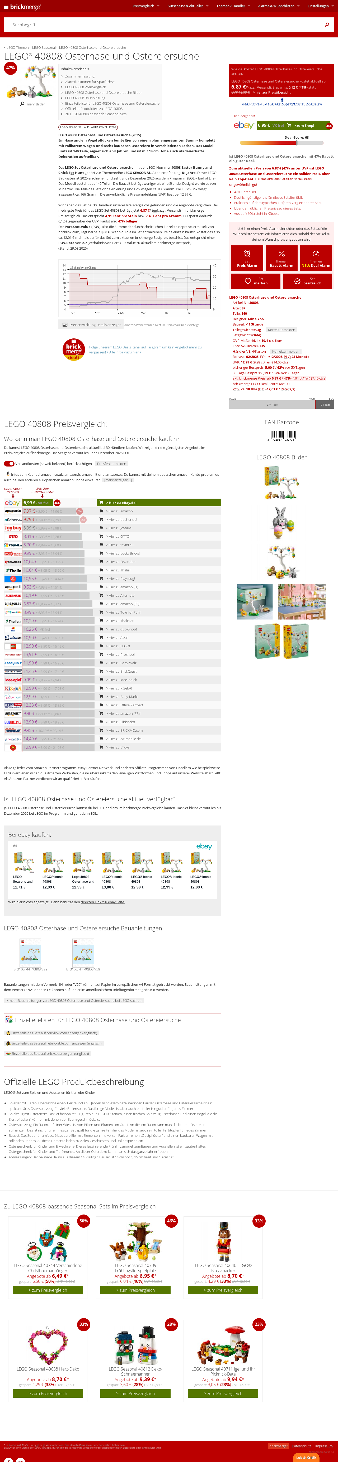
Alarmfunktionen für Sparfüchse (90, 81)
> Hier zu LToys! (117, 747)
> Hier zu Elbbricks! (120, 722)
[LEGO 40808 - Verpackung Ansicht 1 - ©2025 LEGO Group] (296, 640)
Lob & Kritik (306, 1457)
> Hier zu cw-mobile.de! (123, 738)
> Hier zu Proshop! (120, 654)
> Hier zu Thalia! (117, 570)
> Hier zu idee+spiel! (121, 679)
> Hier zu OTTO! (117, 536)
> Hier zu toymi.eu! (119, 544)
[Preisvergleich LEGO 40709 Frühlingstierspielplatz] (135, 1242)
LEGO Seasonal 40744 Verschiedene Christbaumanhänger (48, 1267)
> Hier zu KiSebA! (118, 688)
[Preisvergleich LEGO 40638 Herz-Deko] (48, 1345)
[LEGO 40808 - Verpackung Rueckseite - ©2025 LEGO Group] (267, 640)
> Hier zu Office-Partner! (124, 705)
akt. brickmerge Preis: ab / (279, 378)
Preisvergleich (143, 5)
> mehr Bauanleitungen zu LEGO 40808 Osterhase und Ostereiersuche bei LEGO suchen (74, 1000)
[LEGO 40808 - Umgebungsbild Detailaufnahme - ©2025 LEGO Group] (255, 601)
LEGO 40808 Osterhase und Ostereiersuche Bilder (103, 92)
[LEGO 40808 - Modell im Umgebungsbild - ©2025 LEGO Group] (301, 601)
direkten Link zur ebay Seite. (103, 902)
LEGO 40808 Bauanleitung (85, 97)
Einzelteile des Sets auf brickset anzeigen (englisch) (50, 1053)
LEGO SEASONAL (137, 172)
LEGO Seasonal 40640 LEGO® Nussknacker (223, 1267)
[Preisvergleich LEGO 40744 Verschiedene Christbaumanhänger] (48, 1242)
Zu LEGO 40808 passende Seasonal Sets (95, 113)
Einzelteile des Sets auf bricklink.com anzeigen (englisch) (54, 1033)
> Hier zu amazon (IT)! (122, 587)
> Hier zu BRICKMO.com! (124, 730)
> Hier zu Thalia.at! (119, 620)
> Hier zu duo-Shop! (121, 629)
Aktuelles (185, 5)
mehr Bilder (36, 104)
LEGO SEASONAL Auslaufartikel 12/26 (88, 127)
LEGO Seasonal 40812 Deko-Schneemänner (135, 1371)
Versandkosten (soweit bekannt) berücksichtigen (53, 463)
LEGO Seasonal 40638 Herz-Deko (48, 1369)
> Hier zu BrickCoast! (121, 671)
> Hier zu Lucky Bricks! (122, 553)
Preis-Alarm (270, 228)
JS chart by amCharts (83, 267)
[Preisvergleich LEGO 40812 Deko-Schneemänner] (136, 1345)
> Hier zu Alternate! (120, 595)
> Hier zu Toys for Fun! (122, 612)
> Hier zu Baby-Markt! (122, 696)
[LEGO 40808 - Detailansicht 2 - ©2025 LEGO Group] (282, 561)
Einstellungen (318, 5)
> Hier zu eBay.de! (121, 502)
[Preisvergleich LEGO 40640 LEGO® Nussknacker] (223, 1242)
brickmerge (278, 1446)
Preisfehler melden (111, 463)
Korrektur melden (281, 329)
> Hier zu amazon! (119, 511)
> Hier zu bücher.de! (121, 519)
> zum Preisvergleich (48, 1290)
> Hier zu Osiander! (120, 561)
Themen (231, 5)
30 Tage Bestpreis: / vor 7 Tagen (266, 373)
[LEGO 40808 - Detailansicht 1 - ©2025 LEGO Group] (282, 522)
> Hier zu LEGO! (117, 646)
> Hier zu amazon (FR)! (122, 713)
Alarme (276, 5)
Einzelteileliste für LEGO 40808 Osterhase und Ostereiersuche (112, 103)
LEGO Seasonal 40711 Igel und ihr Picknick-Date (223, 1371)
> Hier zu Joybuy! (118, 528)
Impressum (323, 1446)
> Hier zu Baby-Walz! (121, 662)
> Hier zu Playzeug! (120, 578)
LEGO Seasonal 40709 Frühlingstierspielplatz (135, 1267)
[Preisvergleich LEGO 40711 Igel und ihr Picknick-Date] (223, 1345)
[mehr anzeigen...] (118, 480)
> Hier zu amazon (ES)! (122, 603)
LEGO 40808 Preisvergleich (85, 87)
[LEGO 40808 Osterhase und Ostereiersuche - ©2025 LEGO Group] (31, 81)
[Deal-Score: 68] (281, 143)
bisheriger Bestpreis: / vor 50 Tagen (269, 367)
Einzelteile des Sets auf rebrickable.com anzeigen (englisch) (56, 1043)
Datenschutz (301, 1446)
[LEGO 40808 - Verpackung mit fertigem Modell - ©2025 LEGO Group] (282, 482)
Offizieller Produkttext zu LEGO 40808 (94, 108)
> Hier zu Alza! (116, 637)
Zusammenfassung (80, 76)
